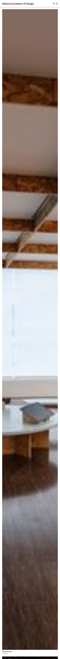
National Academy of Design (18, 3)
